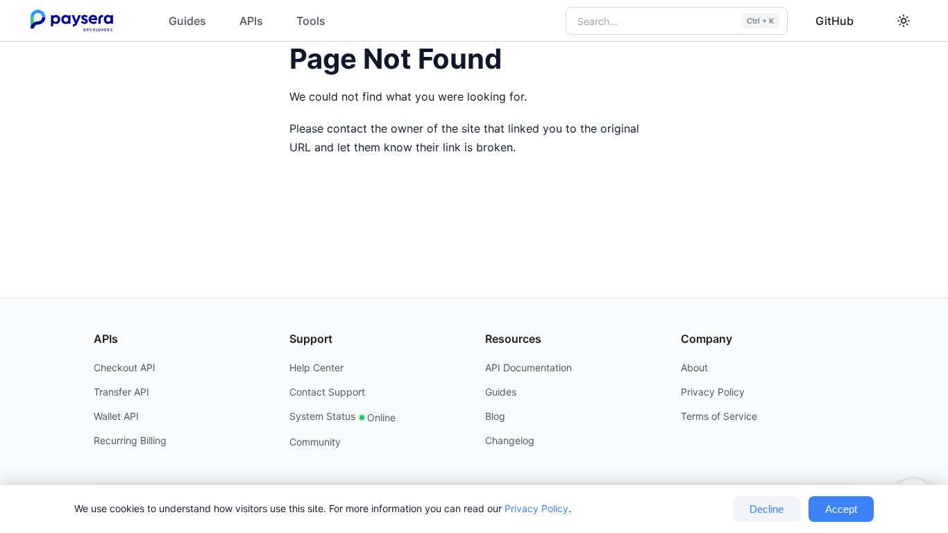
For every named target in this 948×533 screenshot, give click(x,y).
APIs (251, 21)
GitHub (834, 21)
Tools (310, 21)
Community (315, 442)
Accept (841, 509)
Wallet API (116, 416)
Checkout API (124, 367)
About (694, 367)
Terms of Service (719, 416)
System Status (342, 416)
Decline (767, 509)
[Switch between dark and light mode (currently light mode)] (903, 21)
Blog (495, 416)
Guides (187, 21)
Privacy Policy (536, 508)
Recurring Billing (130, 440)
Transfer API (121, 392)
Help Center (316, 367)
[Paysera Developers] (75, 21)
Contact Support (327, 392)
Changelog (509, 440)
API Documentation (528, 367)
